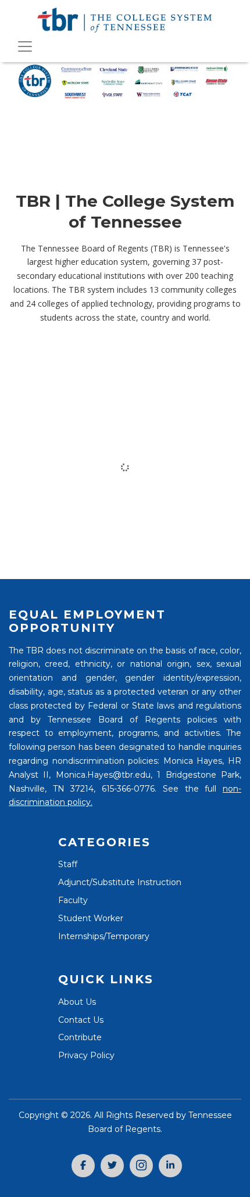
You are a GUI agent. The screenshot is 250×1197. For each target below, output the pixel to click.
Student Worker (90, 918)
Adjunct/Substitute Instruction (119, 882)
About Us (77, 1002)
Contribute (80, 1037)
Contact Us (80, 1020)
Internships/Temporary (103, 936)
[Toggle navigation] (25, 46)
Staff (67, 864)
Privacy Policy (86, 1055)
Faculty (73, 900)
